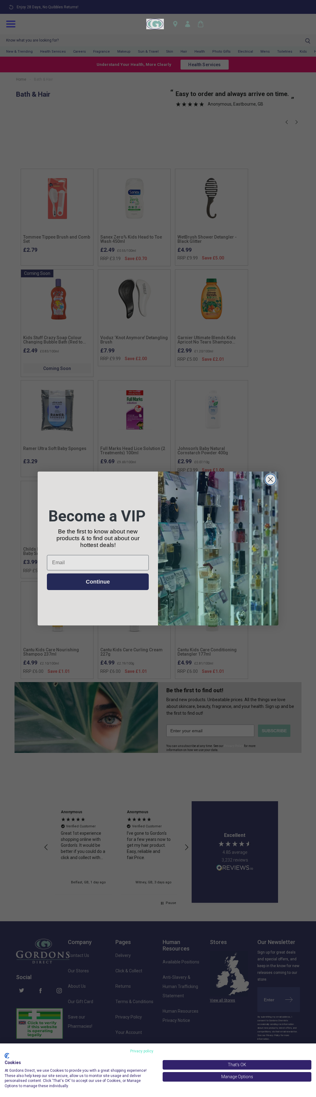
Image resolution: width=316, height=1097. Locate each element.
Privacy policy (141, 1051)
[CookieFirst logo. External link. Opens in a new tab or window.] (7, 1056)
